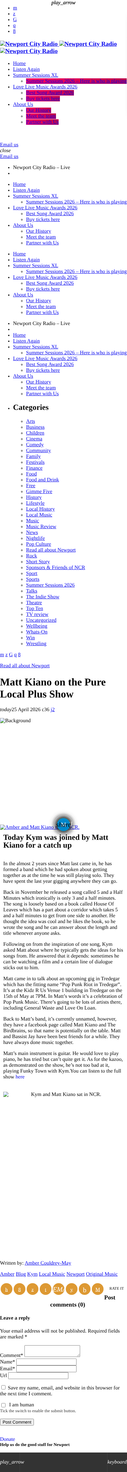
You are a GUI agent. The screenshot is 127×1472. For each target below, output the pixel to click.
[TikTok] (15, 19)
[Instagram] (14, 25)
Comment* (11, 1355)
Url (3, 1375)
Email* (7, 1369)
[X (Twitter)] (14, 14)
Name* (7, 1362)
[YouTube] (15, 8)
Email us (9, 145)
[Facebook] (14, 31)
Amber (7, 1274)
